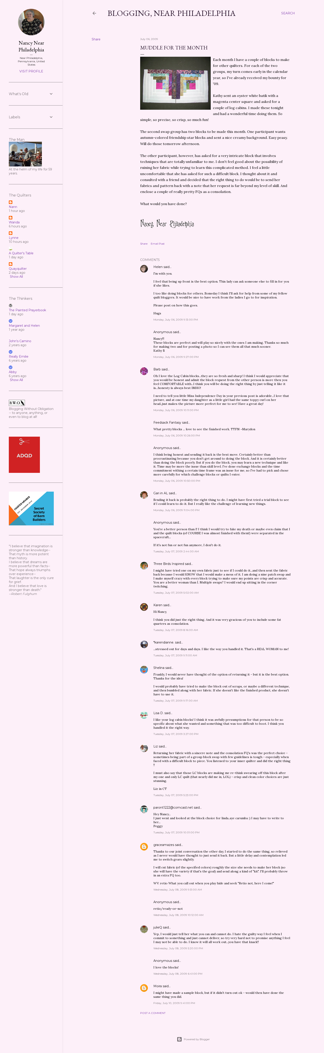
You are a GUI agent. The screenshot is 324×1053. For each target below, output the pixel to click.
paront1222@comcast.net (173, 808)
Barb (157, 369)
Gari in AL (160, 493)
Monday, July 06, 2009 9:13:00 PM (175, 319)
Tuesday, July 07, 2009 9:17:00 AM (175, 700)
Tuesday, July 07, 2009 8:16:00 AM (175, 630)
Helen (158, 267)
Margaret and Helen (24, 326)
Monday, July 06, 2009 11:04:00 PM (176, 510)
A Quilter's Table (21, 253)
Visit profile (31, 71)
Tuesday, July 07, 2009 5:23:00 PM (175, 795)
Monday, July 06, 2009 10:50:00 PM (176, 480)
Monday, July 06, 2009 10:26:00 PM (176, 435)
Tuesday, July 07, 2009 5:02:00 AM (176, 592)
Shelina (158, 668)
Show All (16, 277)
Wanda (14, 222)
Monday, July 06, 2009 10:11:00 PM (176, 410)
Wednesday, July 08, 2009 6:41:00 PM (177, 973)
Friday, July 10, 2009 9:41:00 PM (174, 1003)
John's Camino (20, 341)
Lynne (14, 238)
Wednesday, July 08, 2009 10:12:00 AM (178, 915)
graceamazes (163, 845)
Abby (13, 372)
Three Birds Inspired (168, 564)
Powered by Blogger (197, 1039)
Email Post (158, 243)
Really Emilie (18, 357)
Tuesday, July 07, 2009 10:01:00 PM (176, 832)
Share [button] (96, 39)
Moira (157, 986)
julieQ (157, 927)
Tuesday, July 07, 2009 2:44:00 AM (176, 551)
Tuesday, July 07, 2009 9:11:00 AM (175, 655)
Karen (157, 605)
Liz (155, 746)
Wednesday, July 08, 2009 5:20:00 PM (178, 948)
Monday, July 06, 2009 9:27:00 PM (176, 357)
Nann (13, 207)
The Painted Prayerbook (27, 310)
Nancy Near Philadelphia (31, 46)
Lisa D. (158, 713)
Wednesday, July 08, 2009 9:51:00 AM (177, 889)
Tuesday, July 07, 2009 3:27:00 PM (175, 734)
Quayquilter (18, 269)
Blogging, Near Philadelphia (172, 13)
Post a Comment (153, 1013)
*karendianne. (163, 642)
